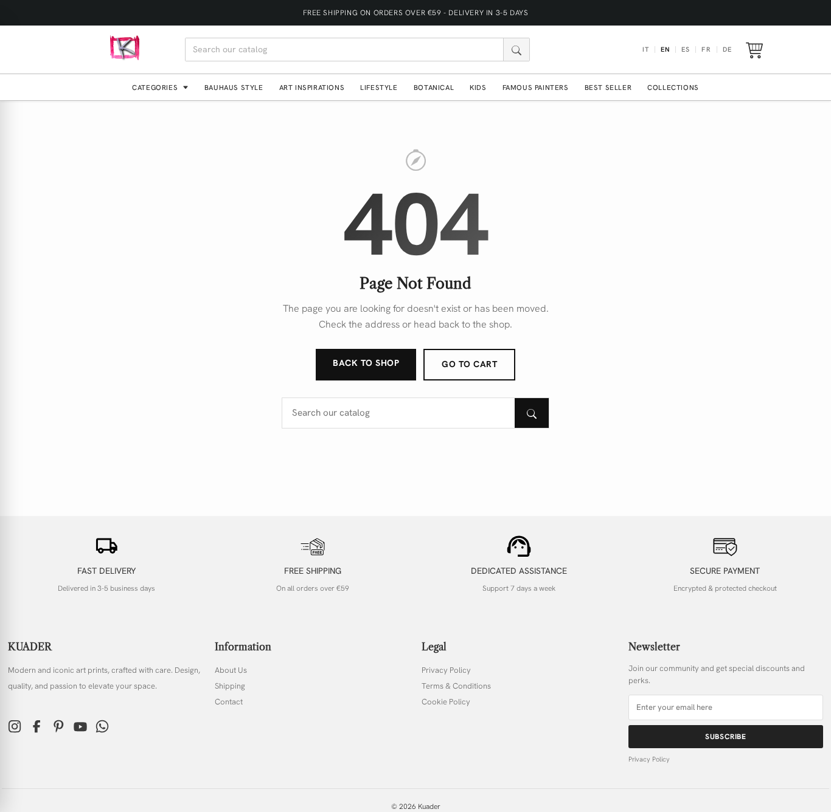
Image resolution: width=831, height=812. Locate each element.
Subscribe (725, 736)
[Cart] (754, 49)
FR (706, 49)
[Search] (516, 49)
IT (645, 49)
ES (685, 49)
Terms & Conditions (456, 686)
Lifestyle (378, 87)
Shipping (230, 686)
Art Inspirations (312, 87)
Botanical (434, 87)
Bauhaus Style (233, 87)
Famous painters (535, 87)
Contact (229, 702)
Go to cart (469, 364)
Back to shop (366, 362)
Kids (478, 87)
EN (665, 49)
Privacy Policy (446, 670)
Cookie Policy (446, 702)
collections (673, 87)
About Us (231, 670)
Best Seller (608, 87)
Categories (156, 87)
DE (727, 49)
